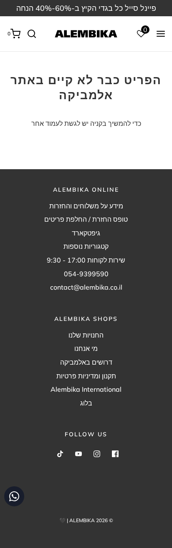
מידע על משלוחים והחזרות (86, 206)
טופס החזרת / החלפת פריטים (86, 219)
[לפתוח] (160, 34)
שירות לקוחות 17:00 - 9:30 (86, 260)
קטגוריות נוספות (86, 246)
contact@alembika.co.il (86, 287)
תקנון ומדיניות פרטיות (86, 376)
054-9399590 (86, 274)
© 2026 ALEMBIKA (91, 520)
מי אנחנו (86, 348)
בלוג (86, 403)
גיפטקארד (86, 233)
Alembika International (86, 389)
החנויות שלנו (86, 335)
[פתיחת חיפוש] (35, 34)
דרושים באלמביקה (86, 362)
